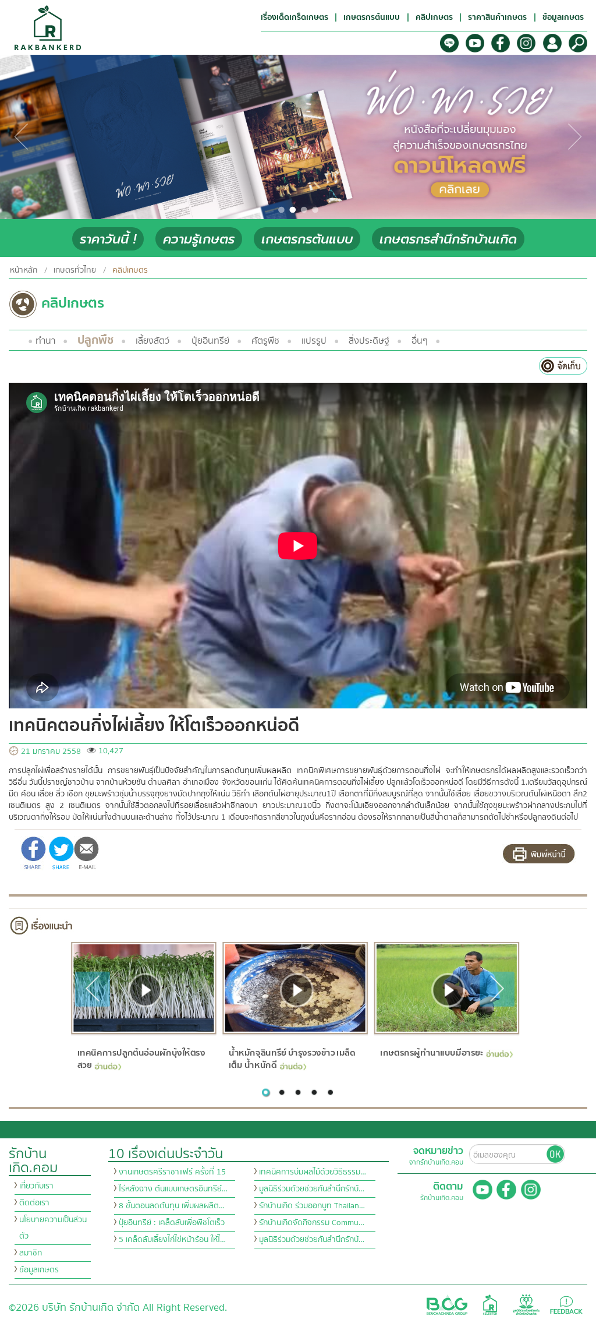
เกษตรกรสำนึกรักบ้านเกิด (448, 239)
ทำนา (45, 340)
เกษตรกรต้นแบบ (307, 239)
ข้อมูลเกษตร (39, 1270)
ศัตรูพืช (265, 340)
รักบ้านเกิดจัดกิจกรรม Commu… (311, 1222)
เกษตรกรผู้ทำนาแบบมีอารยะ (431, 1053)
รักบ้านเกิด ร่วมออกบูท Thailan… (312, 1206)
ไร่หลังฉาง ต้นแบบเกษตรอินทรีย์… (173, 1189)
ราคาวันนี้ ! (108, 239)
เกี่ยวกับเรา (36, 1186)
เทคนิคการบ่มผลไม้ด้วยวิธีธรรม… (312, 1172)
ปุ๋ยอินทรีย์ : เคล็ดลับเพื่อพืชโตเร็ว (172, 1222)
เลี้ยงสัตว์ (152, 340)
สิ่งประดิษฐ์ (369, 340)
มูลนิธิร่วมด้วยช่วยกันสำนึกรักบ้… (311, 1189)
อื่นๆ (419, 340)
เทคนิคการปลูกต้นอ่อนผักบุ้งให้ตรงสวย (141, 1059)
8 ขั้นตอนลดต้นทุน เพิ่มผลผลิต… (172, 1206)
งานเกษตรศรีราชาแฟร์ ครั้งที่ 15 (172, 1172)
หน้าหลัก (23, 270)
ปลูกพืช (95, 340)
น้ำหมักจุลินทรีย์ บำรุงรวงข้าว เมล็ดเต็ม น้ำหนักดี (292, 1059)
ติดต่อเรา (34, 1203)
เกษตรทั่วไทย (75, 270)
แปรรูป (314, 340)
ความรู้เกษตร (199, 239)
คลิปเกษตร (130, 270)
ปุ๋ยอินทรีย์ (210, 340)
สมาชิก (30, 1253)
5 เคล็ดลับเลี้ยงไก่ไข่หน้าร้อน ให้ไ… (172, 1239)
